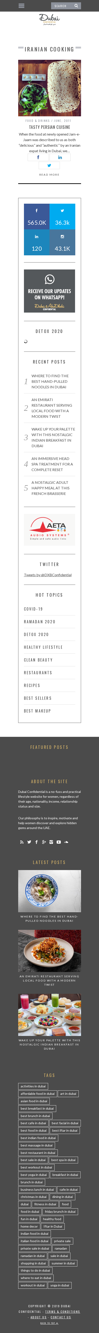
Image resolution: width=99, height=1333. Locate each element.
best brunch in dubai (35, 1116)
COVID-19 (33, 609)
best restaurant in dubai (38, 1153)
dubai (25, 1204)
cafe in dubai (69, 1189)
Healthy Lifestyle (43, 647)
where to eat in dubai (36, 1278)
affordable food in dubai (38, 1094)
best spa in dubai (63, 1160)
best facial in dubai (65, 1123)
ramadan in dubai (33, 1256)
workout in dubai (33, 1285)
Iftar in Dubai (53, 1226)
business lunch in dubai (37, 1189)
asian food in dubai (34, 1101)
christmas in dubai (34, 1197)
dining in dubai (62, 1197)
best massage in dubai (36, 1145)
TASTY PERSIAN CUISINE (49, 127)
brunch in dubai (32, 1182)
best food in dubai (34, 1130)
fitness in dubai (45, 1204)
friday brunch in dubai (60, 1211)
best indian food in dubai (38, 1138)
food (65, 1204)
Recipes (32, 685)
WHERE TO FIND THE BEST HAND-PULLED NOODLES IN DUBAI (50, 381)
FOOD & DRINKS (38, 121)
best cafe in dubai (33, 1123)
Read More (49, 174)
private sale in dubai (35, 1248)
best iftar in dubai (64, 1130)
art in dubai (68, 1094)
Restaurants (38, 672)
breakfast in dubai (65, 1175)
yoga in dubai (59, 1285)
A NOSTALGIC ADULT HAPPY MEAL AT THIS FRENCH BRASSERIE (51, 488)
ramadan (61, 1248)
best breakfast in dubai (37, 1108)
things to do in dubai (35, 1270)
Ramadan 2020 (40, 621)
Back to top (48, 1323)
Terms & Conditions (62, 1312)
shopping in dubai (33, 1263)
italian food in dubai (34, 1241)
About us (39, 1317)
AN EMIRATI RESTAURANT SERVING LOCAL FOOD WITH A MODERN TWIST (50, 980)
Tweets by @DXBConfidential (48, 575)
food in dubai (30, 1211)
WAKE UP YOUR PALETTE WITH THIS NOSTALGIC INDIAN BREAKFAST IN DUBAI (50, 1044)
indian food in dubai (34, 1233)
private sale (62, 1241)
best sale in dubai (33, 1160)
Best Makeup (37, 711)
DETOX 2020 (36, 634)
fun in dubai (29, 1219)
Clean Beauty (38, 660)
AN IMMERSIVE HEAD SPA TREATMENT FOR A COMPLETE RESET (52, 464)
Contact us (61, 1317)
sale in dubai (59, 1256)
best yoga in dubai (34, 1175)
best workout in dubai (36, 1167)
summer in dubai (63, 1263)
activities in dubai (33, 1086)
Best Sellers (38, 698)
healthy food (52, 1219)
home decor (29, 1226)
